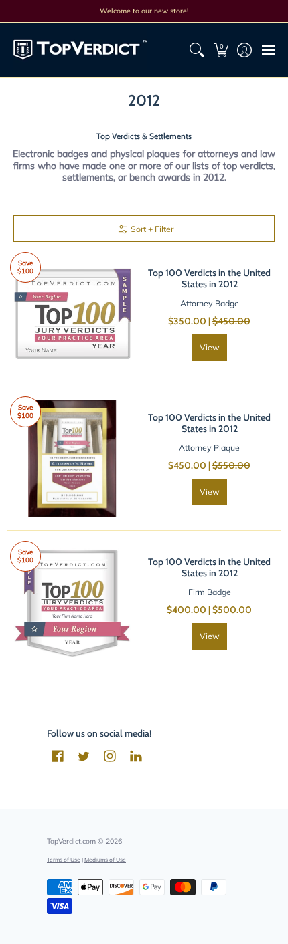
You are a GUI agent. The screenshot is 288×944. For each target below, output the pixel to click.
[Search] (197, 50)
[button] (220, 50)
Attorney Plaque (209, 448)
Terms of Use (63, 859)
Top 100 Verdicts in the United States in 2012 (209, 279)
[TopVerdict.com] (80, 50)
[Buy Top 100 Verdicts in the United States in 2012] (72, 313)
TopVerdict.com (71, 841)
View (210, 347)
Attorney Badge (209, 303)
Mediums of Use (105, 859)
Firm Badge (209, 592)
